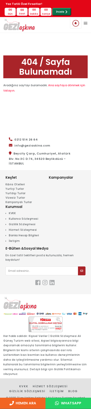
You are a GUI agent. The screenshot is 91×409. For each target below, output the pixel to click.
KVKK (12, 213)
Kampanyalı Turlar (19, 202)
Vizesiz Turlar (15, 198)
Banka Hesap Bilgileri (24, 235)
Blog (73, 391)
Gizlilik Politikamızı (67, 369)
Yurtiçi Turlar (15, 189)
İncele (60, 12)
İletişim (14, 241)
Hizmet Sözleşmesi (23, 230)
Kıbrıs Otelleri (15, 184)
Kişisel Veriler (38, 336)
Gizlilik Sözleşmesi (22, 224)
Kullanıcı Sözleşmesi (23, 219)
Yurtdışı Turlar (16, 193)
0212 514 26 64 (26, 139)
